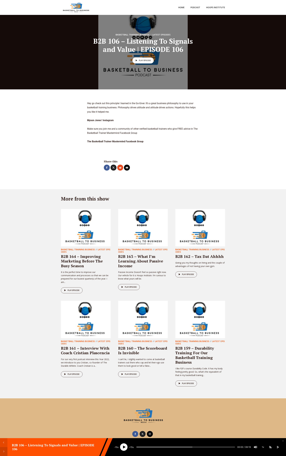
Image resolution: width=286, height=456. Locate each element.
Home (181, 7)
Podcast (195, 7)
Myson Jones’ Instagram (100, 120)
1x (263, 447)
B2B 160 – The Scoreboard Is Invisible (142, 350)
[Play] (124, 447)
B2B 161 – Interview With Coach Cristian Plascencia (85, 350)
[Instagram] (150, 434)
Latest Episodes (161, 34)
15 (116, 447)
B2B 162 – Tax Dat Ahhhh (199, 256)
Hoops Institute (215, 7)
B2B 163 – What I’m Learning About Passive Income (140, 261)
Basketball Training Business (132, 34)
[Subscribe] (270, 447)
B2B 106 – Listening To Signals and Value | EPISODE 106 (53, 447)
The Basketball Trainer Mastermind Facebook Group (115, 141)
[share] (278, 447)
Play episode (145, 60)
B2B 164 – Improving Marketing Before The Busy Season (82, 261)
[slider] (185, 447)
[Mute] (255, 447)
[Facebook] (135, 434)
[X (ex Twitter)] (143, 434)
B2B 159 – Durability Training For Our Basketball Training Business (194, 355)
